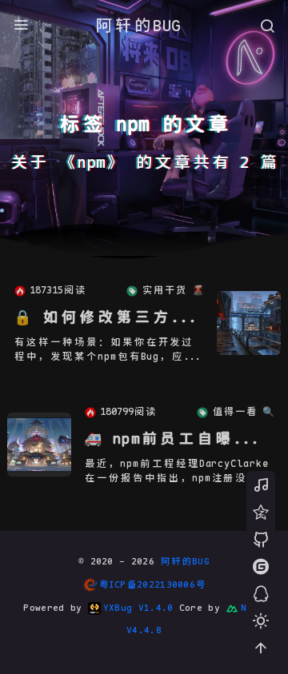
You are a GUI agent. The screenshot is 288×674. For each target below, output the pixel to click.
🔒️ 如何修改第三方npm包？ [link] (106, 317)
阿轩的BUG (137, 25)
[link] (249, 323)
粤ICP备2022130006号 (152, 584)
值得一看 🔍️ (243, 411)
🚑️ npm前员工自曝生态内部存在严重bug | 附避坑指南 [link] (177, 439)
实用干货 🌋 (173, 290)
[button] (260, 620)
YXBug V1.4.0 (138, 607)
